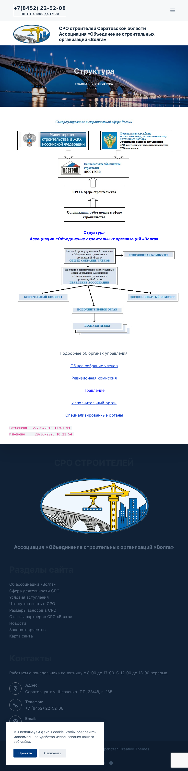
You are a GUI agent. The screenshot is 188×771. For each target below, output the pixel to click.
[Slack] (111, 763)
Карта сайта (21, 636)
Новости (17, 623)
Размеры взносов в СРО (32, 610)
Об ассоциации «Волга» (32, 584)
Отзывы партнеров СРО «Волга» (40, 616)
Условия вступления (29, 597)
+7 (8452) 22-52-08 (44, 708)
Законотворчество (27, 629)
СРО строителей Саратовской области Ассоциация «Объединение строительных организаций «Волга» (107, 34)
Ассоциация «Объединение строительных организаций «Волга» (94, 547)
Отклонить (52, 753)
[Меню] (172, 10)
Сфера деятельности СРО (34, 590)
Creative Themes (134, 749)
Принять (25, 753)
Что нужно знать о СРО (32, 603)
